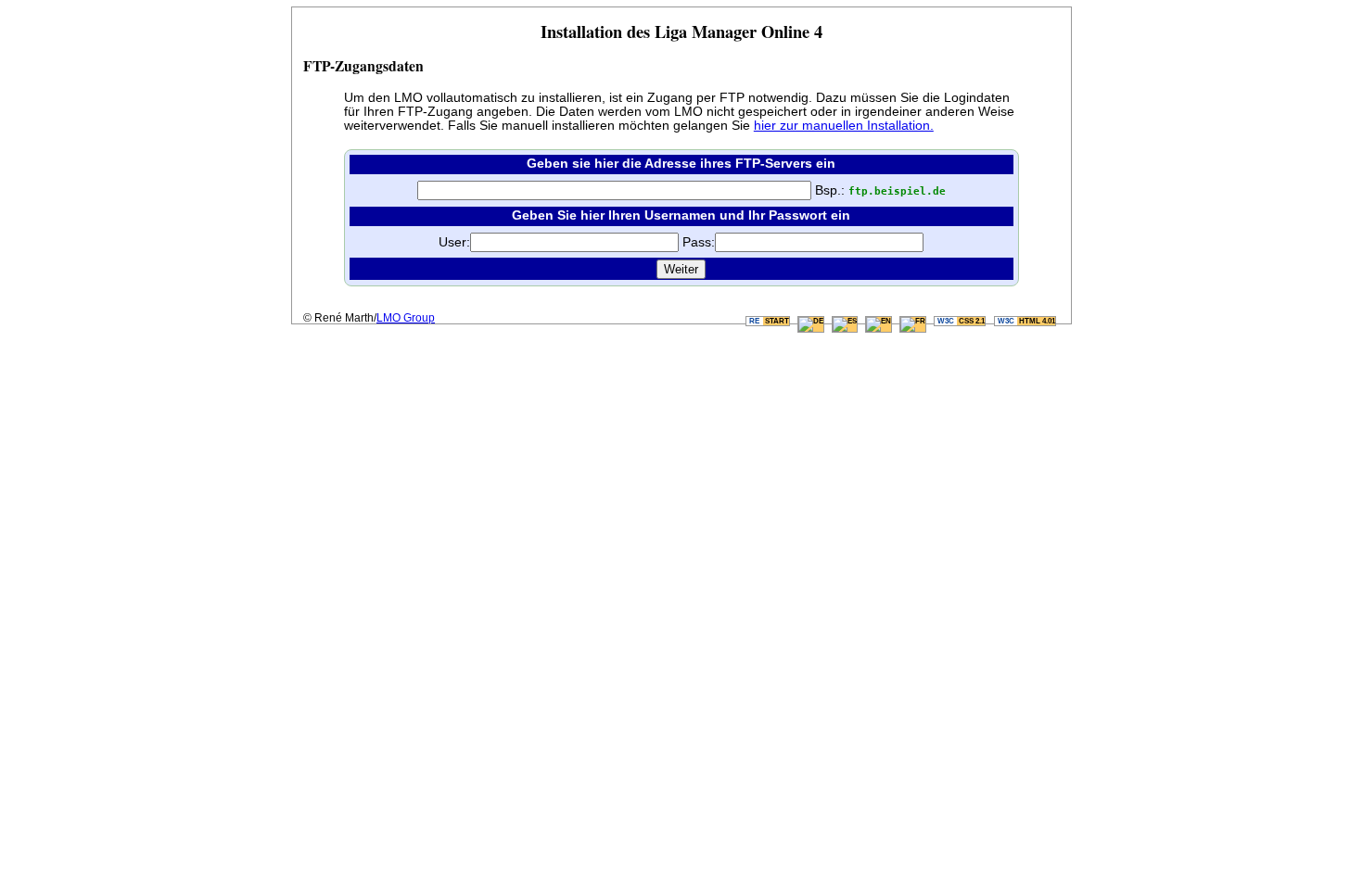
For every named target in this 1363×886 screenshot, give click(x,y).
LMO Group (405, 317)
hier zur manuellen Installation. (844, 126)
